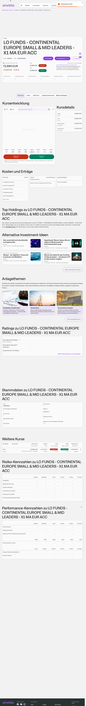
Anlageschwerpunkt (48, 95)
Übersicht (21, 95)
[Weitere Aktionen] (81, 449)
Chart (28, 95)
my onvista (36, 5)
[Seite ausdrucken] (80, 54)
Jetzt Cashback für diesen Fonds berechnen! (66, 65)
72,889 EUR (54, 449)
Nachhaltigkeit (62, 95)
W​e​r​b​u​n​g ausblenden (57, 23)
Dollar (44, 704)
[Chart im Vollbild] (53, 109)
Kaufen (42, 70)
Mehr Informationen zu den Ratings (69, 354)
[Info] (80, 76)
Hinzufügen (48, 58)
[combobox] (34, 109)
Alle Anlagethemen (74, 319)
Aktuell (27, 5)
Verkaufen (42, 65)
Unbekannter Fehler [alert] (67, 4)
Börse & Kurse (5, 10)
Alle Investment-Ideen (73, 270)
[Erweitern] (68, 58)
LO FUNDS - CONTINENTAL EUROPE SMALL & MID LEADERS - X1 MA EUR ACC (32, 10)
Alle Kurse (36, 95)
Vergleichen (61, 58)
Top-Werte (58, 704)
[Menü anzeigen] (21, 5)
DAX (32, 704)
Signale (77, 58)
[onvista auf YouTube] (21, 704)
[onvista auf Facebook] (18, 704)
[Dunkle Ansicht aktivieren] (10, 1)
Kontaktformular (10, 227)
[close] (82, 2)
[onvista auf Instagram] (25, 704)
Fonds (11, 10)
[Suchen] (49, 109)
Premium (45, 5)
